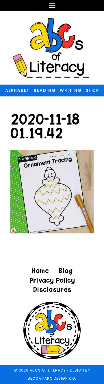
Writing (71, 90)
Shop (92, 90)
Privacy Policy (52, 280)
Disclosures (52, 289)
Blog (65, 270)
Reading (45, 90)
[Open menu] (52, 5)
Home (40, 270)
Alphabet (17, 90)
